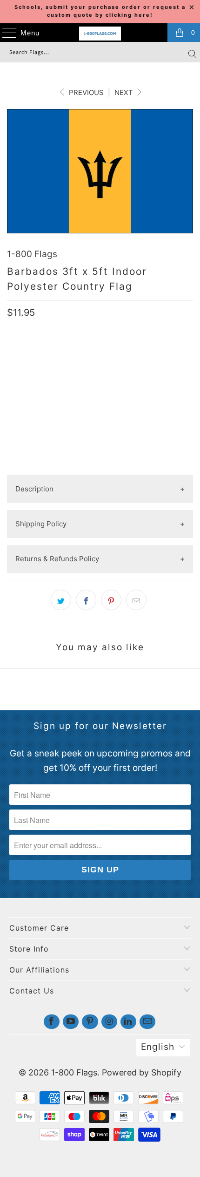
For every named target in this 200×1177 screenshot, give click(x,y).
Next (124, 92)
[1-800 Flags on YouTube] (71, 1021)
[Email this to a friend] (136, 600)
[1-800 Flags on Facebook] (52, 1021)
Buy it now (100, 441)
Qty (13, 363)
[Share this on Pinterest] (111, 600)
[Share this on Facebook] (86, 600)
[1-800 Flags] (100, 34)
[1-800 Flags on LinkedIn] (128, 1021)
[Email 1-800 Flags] (147, 1021)
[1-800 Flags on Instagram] (109, 1021)
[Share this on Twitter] (61, 600)
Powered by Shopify (141, 1072)
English (157, 1046)
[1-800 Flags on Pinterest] (90, 1021)
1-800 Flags (32, 254)
